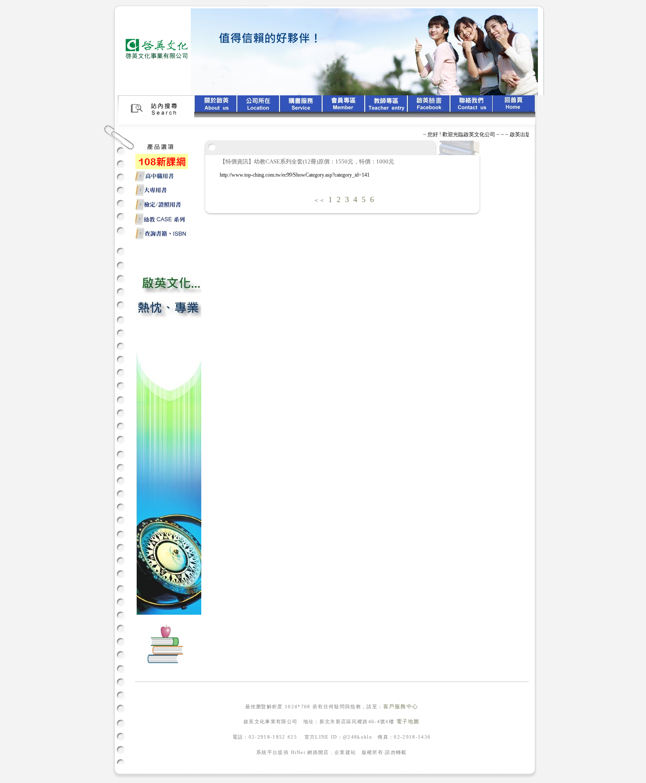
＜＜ (319, 200)
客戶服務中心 (400, 706)
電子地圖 (408, 721)
